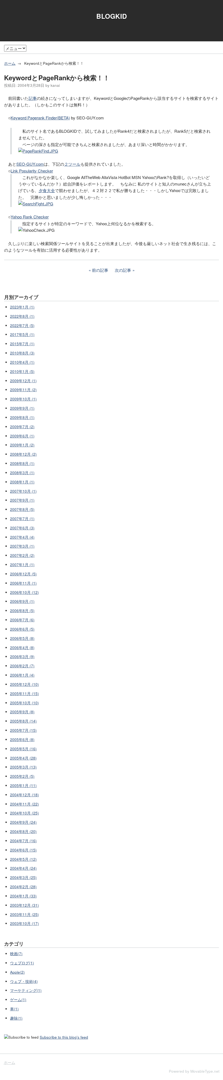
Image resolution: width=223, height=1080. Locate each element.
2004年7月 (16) (23, 840)
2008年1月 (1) (22, 482)
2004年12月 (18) (24, 794)
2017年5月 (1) (22, 334)
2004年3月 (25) (23, 877)
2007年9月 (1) (22, 500)
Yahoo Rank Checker (30, 217)
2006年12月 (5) (23, 573)
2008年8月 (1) (22, 463)
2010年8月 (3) (22, 353)
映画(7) (16, 953)
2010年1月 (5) (22, 371)
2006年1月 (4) (22, 675)
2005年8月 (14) (23, 721)
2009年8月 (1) (22, 417)
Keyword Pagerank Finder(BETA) (40, 118)
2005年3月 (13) (23, 767)
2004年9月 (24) (23, 822)
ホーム (10, 63)
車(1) (14, 1008)
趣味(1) (16, 1018)
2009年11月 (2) (23, 389)
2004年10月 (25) (24, 813)
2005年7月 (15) (23, 730)
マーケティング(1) (26, 990)
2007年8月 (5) (22, 509)
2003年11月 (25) (24, 914)
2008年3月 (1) (22, 472)
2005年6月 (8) (22, 739)
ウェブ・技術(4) (24, 981)
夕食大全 (47, 190)
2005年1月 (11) (23, 785)
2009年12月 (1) (23, 380)
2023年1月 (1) (22, 307)
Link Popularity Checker (32, 171)
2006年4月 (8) (22, 647)
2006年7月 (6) (22, 619)
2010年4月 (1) (22, 362)
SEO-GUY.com (30, 164)
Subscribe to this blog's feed (64, 1037)
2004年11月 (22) (24, 804)
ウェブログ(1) (22, 962)
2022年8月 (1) (22, 316)
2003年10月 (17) (24, 923)
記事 (33, 98)
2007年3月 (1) (22, 546)
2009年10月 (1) (23, 399)
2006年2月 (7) (22, 665)
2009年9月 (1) (22, 408)
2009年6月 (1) (22, 436)
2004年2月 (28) (23, 886)
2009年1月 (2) (22, 445)
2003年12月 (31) (24, 905)
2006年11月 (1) (23, 583)
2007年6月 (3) (22, 527)
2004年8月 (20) (23, 831)
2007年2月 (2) (22, 555)
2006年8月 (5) (22, 610)
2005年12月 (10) (24, 684)
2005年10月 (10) (24, 702)
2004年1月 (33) (23, 896)
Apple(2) (17, 972)
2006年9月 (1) (22, 601)
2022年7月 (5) (22, 325)
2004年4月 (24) (23, 868)
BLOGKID (111, 16)
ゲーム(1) (18, 999)
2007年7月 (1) (22, 518)
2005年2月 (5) (22, 776)
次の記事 (123, 270)
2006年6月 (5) (22, 629)
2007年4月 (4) (22, 537)
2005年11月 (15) (24, 693)
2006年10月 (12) (24, 592)
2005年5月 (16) (23, 748)
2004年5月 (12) (23, 859)
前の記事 (100, 270)
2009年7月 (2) (22, 426)
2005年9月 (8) (22, 711)
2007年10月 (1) (23, 491)
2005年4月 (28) (23, 758)
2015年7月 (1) (22, 343)
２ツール (72, 164)
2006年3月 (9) (22, 656)
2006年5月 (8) (22, 638)
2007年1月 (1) (22, 564)
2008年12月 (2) (23, 454)
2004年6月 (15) (23, 850)
